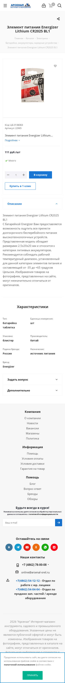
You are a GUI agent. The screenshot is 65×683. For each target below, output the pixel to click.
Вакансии (32, 428)
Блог (33, 483)
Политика (32, 438)
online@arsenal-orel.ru (35, 572)
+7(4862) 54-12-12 (28, 580)
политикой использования (19, 664)
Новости (32, 423)
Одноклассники (36, 547)
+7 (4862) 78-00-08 (34, 564)
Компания (32, 412)
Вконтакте (9, 547)
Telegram (18, 547)
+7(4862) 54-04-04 (28, 589)
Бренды (32, 494)
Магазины (32, 433)
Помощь (32, 453)
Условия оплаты (32, 458)
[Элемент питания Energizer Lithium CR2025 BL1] (32, 85)
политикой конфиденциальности (43, 514)
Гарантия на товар (32, 468)
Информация (32, 447)
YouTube (27, 547)
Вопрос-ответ (32, 489)
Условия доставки (32, 463)
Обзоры (32, 499)
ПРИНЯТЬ (32, 675)
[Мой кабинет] (44, 5)
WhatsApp (45, 547)
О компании (32, 418)
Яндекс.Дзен (54, 547)
